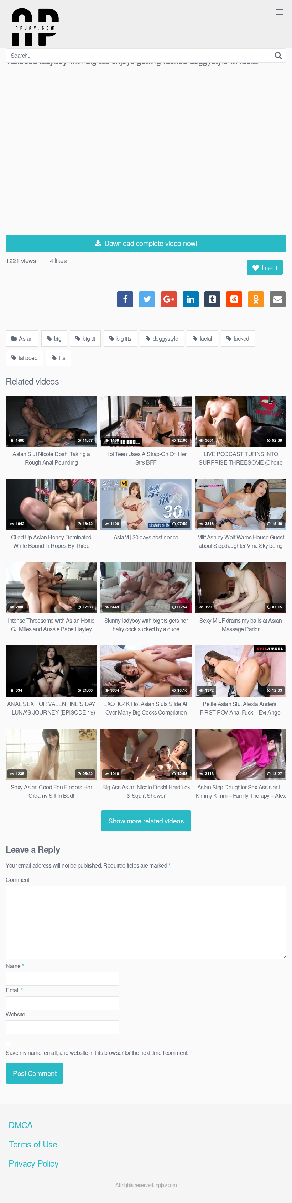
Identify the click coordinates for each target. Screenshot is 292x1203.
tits (62, 358)
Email (14, 990)
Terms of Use (33, 1143)
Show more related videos (146, 820)
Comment (17, 879)
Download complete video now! (150, 243)
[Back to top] (272, 1180)
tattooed (27, 358)
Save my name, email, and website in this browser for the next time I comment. (97, 1052)
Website (15, 1014)
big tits (123, 338)
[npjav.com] (34, 27)
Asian (25, 338)
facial (205, 338)
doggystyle (164, 338)
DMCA (20, 1124)
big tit (88, 338)
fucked (240, 338)
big (57, 338)
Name (15, 966)
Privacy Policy (33, 1163)
